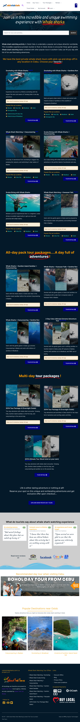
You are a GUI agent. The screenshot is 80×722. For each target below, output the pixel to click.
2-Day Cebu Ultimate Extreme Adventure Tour (61, 320)
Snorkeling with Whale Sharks (19, 71)
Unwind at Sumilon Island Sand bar (65, 654)
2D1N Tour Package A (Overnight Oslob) (21, 408)
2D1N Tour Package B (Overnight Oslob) (59, 409)
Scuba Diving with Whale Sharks (18, 192)
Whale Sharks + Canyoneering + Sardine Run (22, 320)
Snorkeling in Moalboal (40, 653)
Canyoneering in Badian (14, 653)
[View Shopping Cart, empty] (76, 5)
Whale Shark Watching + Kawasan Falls (61, 192)
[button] (22, 5)
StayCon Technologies (72, 716)
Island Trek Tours (7, 689)
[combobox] (36, 33)
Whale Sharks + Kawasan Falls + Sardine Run (60, 267)
